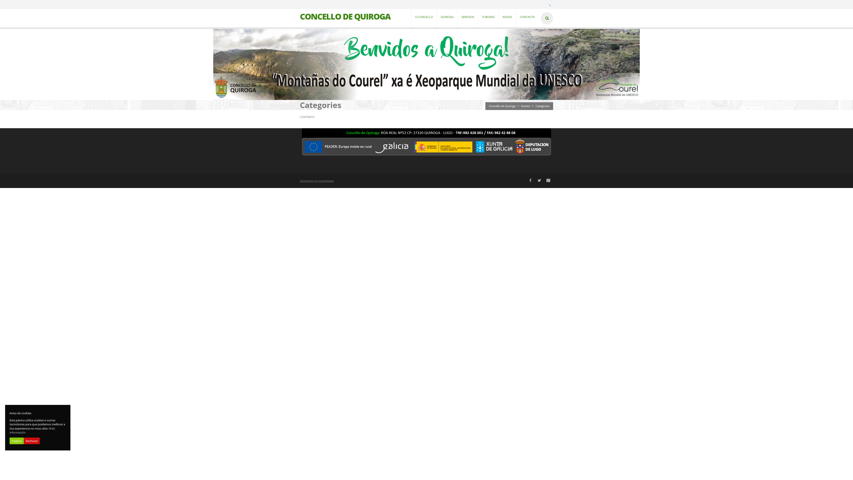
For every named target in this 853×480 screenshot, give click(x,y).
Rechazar (32, 441)
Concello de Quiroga (502, 106)
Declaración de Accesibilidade (317, 180)
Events (525, 106)
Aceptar (17, 441)
